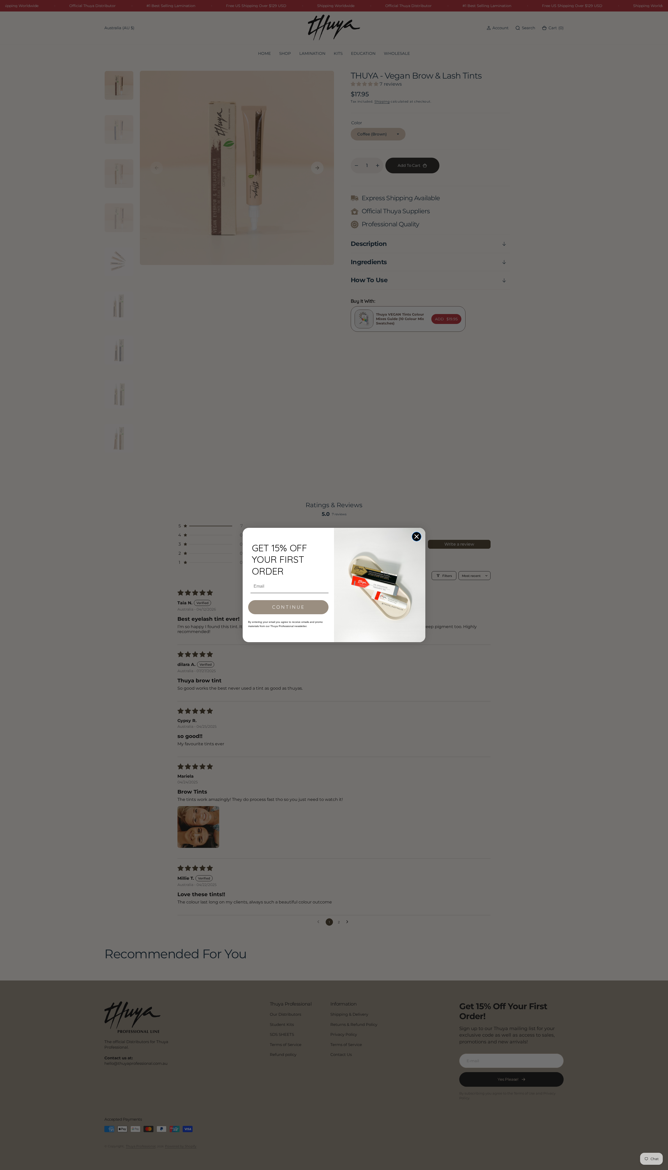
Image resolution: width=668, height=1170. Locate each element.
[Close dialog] (416, 536)
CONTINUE (288, 607)
